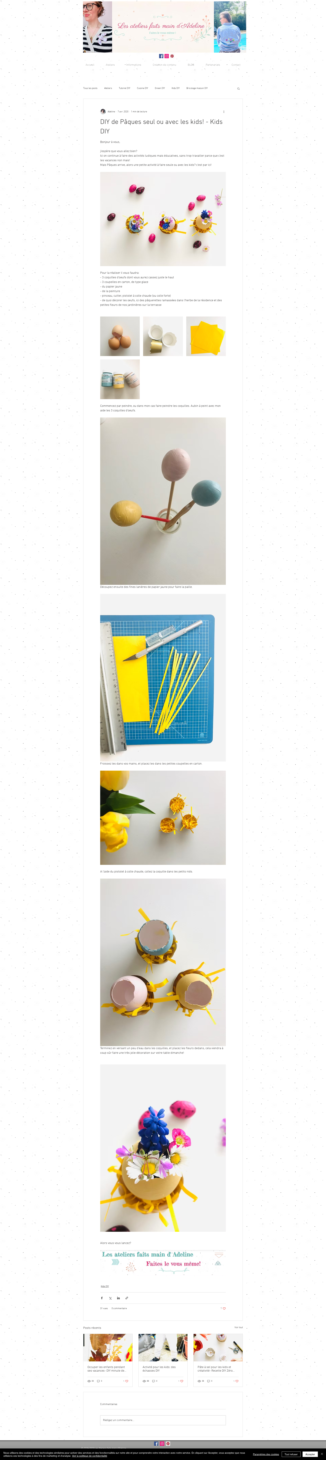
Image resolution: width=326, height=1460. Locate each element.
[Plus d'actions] (224, 112)
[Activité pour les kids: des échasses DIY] (163, 1347)
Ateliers (108, 88)
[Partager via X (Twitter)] (110, 1298)
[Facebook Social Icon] (161, 56)
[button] (134, 65)
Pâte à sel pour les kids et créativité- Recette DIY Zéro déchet (215, 1369)
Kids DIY (176, 88)
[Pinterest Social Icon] (172, 56)
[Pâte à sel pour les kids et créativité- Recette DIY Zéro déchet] (218, 1347)
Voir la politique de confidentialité (89, 1455)
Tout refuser (291, 1454)
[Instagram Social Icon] (167, 56)
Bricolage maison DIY (197, 88)
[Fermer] (322, 1454)
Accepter (310, 1454)
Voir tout (238, 1327)
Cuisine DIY (142, 88)
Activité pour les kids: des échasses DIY (159, 1369)
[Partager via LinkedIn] (118, 1298)
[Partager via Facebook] (101, 1298)
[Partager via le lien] (126, 1298)
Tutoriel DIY (124, 88)
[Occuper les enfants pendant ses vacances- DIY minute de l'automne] (107, 1347)
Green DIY (160, 88)
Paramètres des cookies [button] (266, 1454)
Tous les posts (90, 88)
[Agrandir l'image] (120, 336)
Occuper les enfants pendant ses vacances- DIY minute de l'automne (106, 1369)
